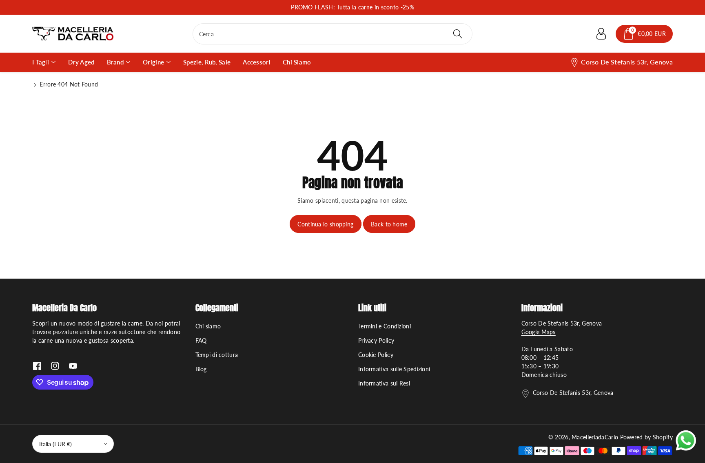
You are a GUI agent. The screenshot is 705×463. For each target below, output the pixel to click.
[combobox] (332, 34)
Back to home (389, 224)
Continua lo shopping (325, 224)
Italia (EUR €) (55, 444)
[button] (644, 34)
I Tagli (40, 62)
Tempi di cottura (216, 354)
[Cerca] (457, 34)
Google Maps (538, 331)
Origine (153, 62)
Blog (201, 369)
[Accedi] (601, 34)
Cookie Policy (375, 354)
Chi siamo (208, 326)
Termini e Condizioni (384, 326)
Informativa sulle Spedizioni (394, 369)
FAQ (201, 340)
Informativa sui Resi (384, 383)
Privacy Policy (376, 340)
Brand (115, 62)
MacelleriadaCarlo (595, 437)
